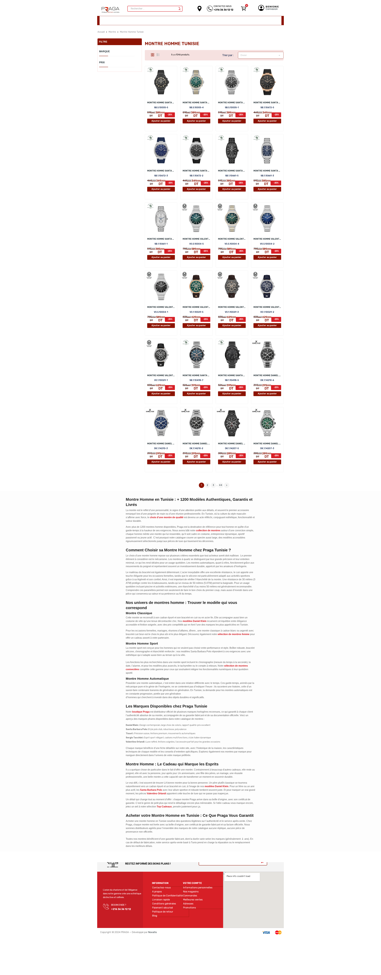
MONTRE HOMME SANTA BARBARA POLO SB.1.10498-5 (232, 375)
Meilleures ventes (193, 900)
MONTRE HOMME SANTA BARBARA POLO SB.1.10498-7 (196, 375)
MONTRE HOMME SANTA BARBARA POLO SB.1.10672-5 (267, 102)
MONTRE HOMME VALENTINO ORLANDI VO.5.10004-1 (161, 307)
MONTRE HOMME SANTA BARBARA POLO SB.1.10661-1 (161, 239)
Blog (154, 916)
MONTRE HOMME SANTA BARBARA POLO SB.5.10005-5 (161, 102)
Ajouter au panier (161, 121)
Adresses (188, 904)
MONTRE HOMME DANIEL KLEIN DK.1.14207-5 (232, 443)
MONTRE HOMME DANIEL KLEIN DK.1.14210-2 (196, 443)
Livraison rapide (161, 900)
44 (220, 485)
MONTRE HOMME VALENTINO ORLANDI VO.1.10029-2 (267, 307)
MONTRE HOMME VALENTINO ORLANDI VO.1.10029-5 (196, 307)
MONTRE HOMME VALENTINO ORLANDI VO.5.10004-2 (267, 239)
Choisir (260, 55)
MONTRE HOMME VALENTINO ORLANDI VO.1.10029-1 (161, 375)
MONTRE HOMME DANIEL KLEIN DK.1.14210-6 (267, 375)
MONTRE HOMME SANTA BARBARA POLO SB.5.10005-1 (232, 102)
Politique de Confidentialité (167, 896)
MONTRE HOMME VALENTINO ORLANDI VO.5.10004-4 (232, 239)
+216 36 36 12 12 (223, 10)
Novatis (152, 932)
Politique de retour (162, 912)
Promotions (189, 908)
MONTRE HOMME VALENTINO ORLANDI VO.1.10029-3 (232, 307)
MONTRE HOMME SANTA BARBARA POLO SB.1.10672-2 (196, 171)
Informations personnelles (197, 888)
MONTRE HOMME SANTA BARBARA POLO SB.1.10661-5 (232, 171)
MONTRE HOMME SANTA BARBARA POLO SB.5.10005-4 (196, 102)
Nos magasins (191, 892)
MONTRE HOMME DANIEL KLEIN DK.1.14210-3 (161, 443)
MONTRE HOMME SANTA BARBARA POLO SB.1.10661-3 (267, 171)
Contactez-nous (161, 888)
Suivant (226, 485)
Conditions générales (164, 904)
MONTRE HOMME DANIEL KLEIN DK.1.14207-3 (267, 443)
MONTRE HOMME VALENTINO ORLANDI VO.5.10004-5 (196, 239)
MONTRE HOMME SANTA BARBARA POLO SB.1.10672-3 (161, 171)
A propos (157, 892)
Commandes (190, 896)
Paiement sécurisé (162, 908)
